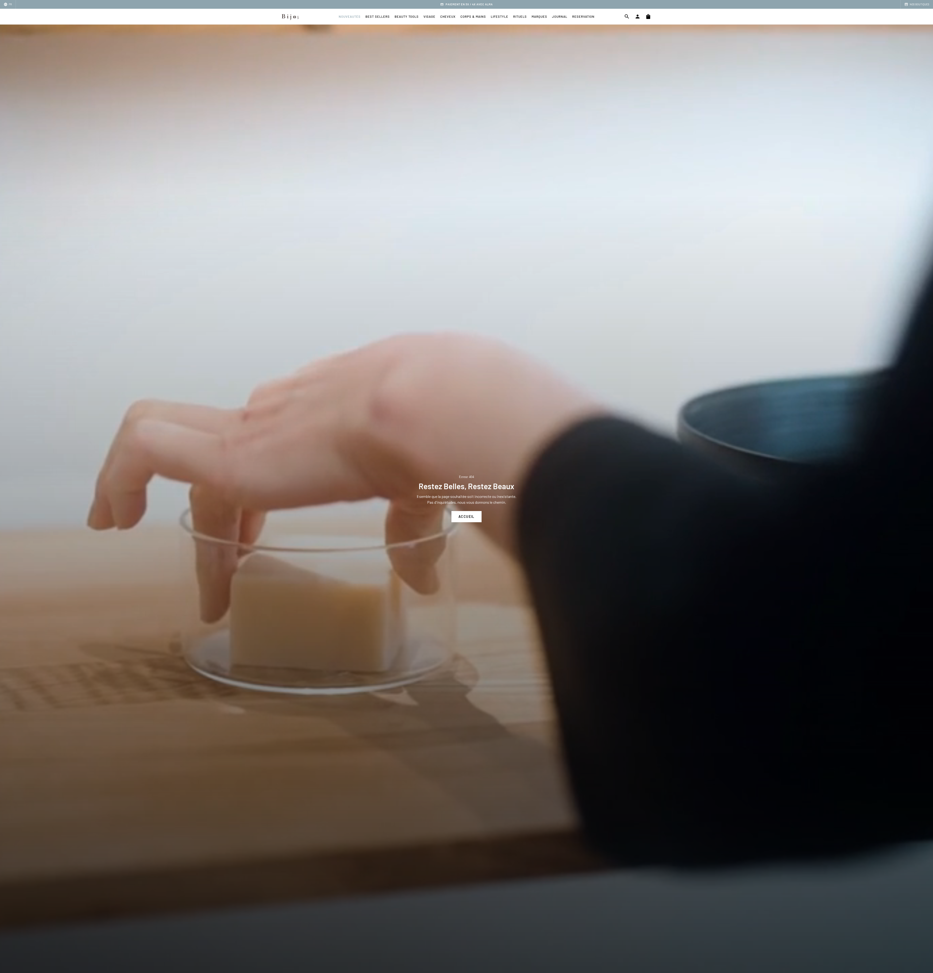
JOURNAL (559, 16)
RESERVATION (583, 16)
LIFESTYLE (499, 16)
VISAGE (429, 16)
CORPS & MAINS (473, 16)
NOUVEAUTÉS (350, 16)
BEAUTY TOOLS (407, 16)
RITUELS (520, 16)
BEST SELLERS (377, 16)
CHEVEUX (448, 16)
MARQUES (539, 16)
